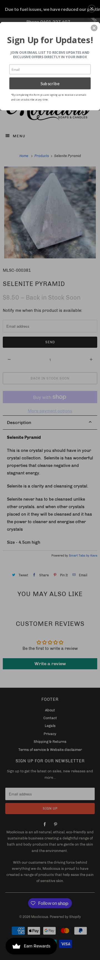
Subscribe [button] (50, 83)
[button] (94, 28)
